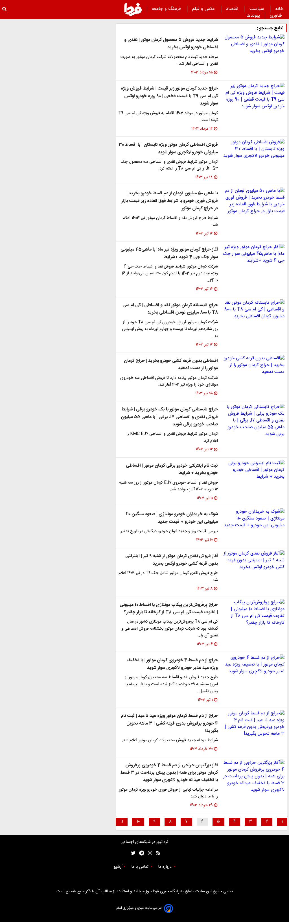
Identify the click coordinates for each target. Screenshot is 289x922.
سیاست (257, 9)
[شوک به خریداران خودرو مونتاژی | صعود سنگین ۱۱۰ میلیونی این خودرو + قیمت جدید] (253, 518)
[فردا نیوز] (132, 9)
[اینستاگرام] (148, 853)
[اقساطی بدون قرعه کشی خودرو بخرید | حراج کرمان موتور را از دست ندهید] (253, 365)
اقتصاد (233, 9)
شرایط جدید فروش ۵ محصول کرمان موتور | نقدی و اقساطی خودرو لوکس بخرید (171, 43)
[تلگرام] (139, 853)
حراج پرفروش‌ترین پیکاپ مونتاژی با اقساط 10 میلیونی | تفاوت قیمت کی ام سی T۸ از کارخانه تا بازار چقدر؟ (169, 608)
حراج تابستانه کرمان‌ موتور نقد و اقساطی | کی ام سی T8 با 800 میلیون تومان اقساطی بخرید (170, 308)
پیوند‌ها (253, 15)
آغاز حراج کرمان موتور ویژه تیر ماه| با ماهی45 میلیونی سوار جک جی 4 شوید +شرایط (169, 253)
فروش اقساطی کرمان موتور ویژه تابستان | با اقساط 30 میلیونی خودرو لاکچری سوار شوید (168, 148)
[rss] (156, 853)
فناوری (276, 15)
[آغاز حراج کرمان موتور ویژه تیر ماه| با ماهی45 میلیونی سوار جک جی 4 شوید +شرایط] (253, 254)
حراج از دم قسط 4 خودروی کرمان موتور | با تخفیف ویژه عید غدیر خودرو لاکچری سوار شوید (172, 663)
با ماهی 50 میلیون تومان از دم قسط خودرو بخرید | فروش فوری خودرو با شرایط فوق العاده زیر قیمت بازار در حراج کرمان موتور (169, 201)
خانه (279, 9)
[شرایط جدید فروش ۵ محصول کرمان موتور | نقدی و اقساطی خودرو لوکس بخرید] (253, 44)
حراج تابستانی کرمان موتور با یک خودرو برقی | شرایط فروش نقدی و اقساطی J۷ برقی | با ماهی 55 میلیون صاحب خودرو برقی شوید (169, 417)
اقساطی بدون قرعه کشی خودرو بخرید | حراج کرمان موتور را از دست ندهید (171, 364)
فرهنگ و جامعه (167, 9)
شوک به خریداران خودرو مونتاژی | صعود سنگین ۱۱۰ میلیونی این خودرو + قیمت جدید (172, 517)
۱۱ (121, 821)
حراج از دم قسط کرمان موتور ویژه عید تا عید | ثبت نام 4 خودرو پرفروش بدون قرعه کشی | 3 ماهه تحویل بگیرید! (169, 723)
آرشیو (117, 867)
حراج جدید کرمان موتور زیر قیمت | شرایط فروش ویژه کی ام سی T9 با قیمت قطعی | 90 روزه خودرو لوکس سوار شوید (169, 96)
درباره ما (165, 867)
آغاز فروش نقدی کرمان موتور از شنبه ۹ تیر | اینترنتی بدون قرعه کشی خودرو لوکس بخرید (171, 559)
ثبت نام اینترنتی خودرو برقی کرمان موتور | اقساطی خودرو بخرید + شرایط (172, 469)
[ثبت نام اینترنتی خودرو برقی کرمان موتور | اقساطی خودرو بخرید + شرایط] (253, 470)
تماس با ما (140, 867)
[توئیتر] (132, 853)
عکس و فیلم (204, 9)
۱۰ (138, 821)
